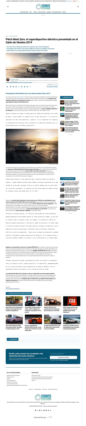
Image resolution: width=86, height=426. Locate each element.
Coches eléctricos (13, 36)
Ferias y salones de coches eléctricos (12, 288)
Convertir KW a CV (10, 377)
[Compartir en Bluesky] (21, 86)
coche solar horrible (29, 1)
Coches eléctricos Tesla (12, 382)
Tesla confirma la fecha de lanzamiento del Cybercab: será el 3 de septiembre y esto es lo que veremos (72, 129)
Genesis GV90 (55, 1)
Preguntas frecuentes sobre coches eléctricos (17, 385)
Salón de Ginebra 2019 (20, 97)
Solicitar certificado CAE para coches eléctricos (42, 377)
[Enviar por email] (10, 86)
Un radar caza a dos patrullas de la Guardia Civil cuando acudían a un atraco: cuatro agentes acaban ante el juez (72, 190)
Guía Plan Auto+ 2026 (36, 375)
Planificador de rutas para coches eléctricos (41, 378)
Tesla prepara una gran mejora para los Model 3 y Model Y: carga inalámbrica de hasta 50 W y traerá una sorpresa (72, 208)
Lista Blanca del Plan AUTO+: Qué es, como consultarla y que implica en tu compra (72, 183)
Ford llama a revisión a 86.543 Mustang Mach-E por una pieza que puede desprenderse (71, 327)
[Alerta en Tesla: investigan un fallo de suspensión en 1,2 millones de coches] (62, 195)
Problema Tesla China (39, 1)
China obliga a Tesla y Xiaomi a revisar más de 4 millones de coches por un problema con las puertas (30, 48)
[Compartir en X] (19, 86)
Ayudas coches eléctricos (12, 383)
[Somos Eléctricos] (43, 6)
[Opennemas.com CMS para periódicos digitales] (43, 418)
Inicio (7, 36)
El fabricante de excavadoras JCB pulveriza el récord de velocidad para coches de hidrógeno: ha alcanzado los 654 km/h (72, 116)
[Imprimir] (13, 86)
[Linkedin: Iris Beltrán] (17, 79)
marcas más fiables (62, 1)
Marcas (8, 378)
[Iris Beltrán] (7, 79)
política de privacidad (64, 360)
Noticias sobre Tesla (11, 380)
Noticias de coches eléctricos (13, 375)
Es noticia (9, 1)
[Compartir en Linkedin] (27, 86)
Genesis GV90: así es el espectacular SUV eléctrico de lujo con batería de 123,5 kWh (27, 50)
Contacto (31, 389)
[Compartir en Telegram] (24, 86)
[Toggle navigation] (8, 6)
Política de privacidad (52, 389)
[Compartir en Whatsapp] (30, 86)
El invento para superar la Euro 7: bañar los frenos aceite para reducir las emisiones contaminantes (72, 109)
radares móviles (48, 1)
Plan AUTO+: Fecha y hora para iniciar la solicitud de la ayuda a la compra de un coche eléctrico (72, 202)
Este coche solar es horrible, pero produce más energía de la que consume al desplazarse (28, 46)
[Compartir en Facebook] (16, 86)
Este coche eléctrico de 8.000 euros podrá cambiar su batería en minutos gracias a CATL (14, 327)
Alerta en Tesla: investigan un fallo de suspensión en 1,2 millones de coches (72, 196)
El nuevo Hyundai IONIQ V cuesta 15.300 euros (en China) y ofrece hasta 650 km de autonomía (72, 102)
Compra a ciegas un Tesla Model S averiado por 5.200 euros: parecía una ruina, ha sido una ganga (72, 123)
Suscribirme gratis (63, 357)
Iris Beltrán (13, 79)
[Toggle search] (78, 6)
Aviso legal (44, 389)
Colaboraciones (37, 389)
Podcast (33, 380)
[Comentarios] (7, 86)
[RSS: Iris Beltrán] (18, 79)
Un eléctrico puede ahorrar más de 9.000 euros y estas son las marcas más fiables (52, 327)
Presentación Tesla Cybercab (17, 1)
